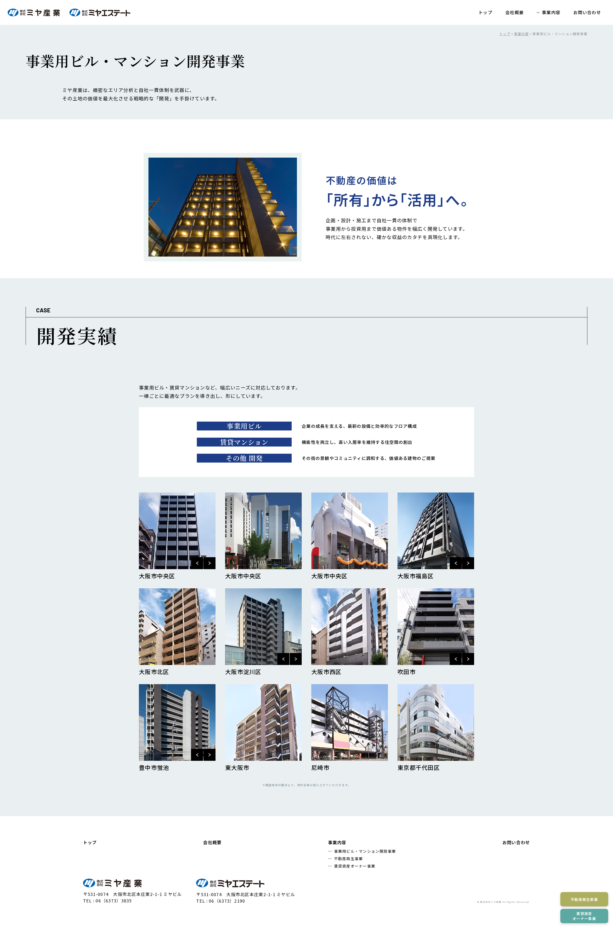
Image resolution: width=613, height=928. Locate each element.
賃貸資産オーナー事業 (354, 866)
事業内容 (551, 12)
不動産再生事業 (348, 858)
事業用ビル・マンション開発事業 (365, 851)
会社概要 (514, 12)
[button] (197, 563)
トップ (485, 12)
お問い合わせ (587, 12)
